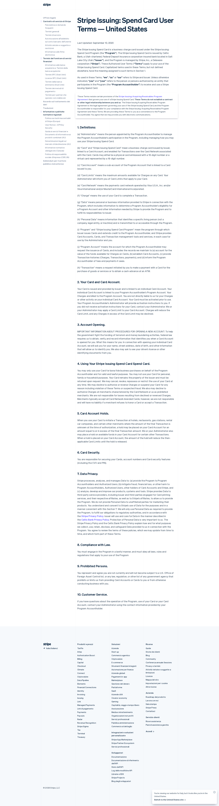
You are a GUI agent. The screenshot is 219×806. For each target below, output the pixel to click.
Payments (81, 712)
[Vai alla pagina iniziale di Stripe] (46, 644)
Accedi (149, 731)
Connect (81, 673)
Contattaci (150, 711)
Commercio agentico (121, 655)
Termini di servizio (53, 35)
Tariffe (80, 648)
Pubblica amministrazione (123, 723)
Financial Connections (86, 687)
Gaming (115, 701)
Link (79, 701)
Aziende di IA (117, 694)
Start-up (115, 652)
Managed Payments (86, 705)
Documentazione (119, 757)
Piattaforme (117, 687)
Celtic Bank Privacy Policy (95, 519)
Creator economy (119, 698)
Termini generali (52, 31)
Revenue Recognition (86, 723)
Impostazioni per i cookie (157, 683)
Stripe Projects (118, 777)
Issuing (80, 698)
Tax (79, 730)
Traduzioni (48, 108)
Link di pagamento (85, 708)
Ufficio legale (49, 17)
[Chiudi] (214, 793)
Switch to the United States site (169, 799)
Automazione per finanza (123, 669)
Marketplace (117, 680)
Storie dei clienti (153, 652)
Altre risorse (151, 687)
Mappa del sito (152, 679)
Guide (148, 648)
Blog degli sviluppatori (121, 781)
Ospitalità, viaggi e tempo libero (125, 705)
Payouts (81, 715)
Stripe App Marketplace (122, 739)
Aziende (115, 648)
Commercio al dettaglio (122, 726)
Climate (80, 669)
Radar (79, 719)
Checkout (81, 666)
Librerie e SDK (118, 774)
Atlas (79, 652)
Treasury (81, 737)
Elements (81, 683)
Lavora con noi (152, 700)
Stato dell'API (117, 767)
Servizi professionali (120, 719)
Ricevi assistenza (153, 721)
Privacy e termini (153, 666)
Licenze (149, 676)
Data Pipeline (83, 680)
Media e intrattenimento (122, 712)
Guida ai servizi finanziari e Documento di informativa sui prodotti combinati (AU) (58, 134)
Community (151, 659)
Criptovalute (82, 676)
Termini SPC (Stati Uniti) (55, 74)
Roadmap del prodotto (156, 697)
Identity (80, 691)
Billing (79, 659)
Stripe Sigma (82, 726)
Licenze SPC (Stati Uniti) (55, 78)
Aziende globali (118, 673)
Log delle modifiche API (122, 770)
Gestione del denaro (121, 683)
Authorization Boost (86, 655)
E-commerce (117, 662)
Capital (80, 662)
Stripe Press (151, 707)
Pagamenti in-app (119, 676)
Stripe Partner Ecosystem (123, 743)
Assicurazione (118, 708)
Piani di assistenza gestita (157, 725)
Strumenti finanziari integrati (124, 666)
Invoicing (81, 694)
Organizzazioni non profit (122, 715)
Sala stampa (151, 704)
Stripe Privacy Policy (92, 516)
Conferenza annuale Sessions (159, 662)
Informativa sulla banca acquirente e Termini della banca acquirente (56, 68)
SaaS (114, 691)
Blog (148, 655)
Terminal (81, 733)
